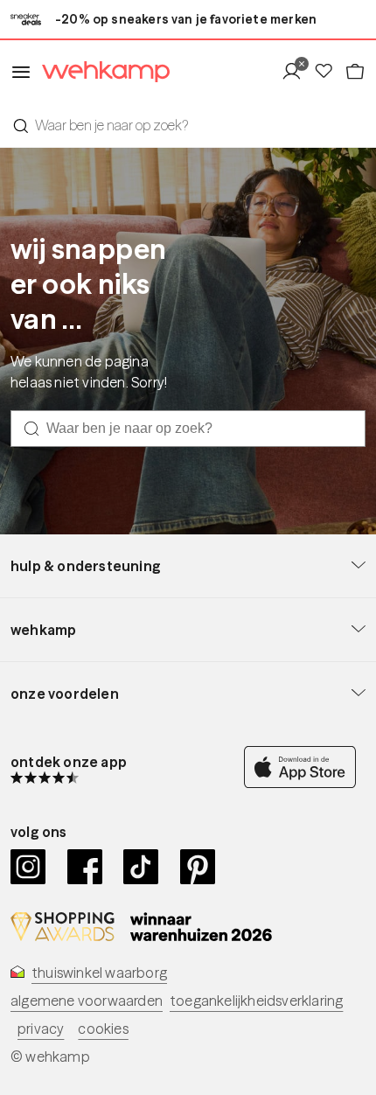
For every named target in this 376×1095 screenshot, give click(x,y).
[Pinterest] (198, 866)
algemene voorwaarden (86, 1000)
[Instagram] (28, 866)
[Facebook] (85, 866)
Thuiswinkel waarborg (99, 972)
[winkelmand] (355, 72)
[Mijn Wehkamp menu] (297, 72)
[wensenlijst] (329, 72)
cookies (103, 1028)
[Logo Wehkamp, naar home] (100, 72)
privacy (40, 1028)
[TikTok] (141, 866)
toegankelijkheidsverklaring (256, 1000)
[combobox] (188, 125)
